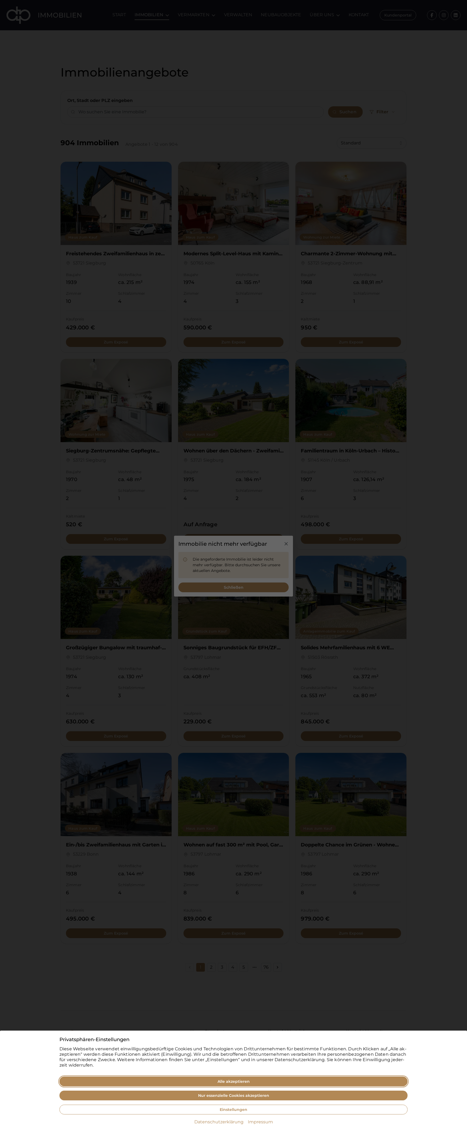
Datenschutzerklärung (218, 1121)
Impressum (260, 1121)
